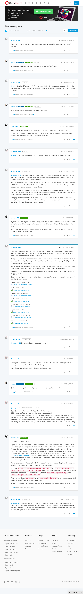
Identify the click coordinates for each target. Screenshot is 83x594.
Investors (70, 549)
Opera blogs (42, 543)
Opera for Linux (10, 549)
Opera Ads (28, 549)
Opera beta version (11, 552)
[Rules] (44, 3)
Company (71, 535)
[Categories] (25, 3)
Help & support (43, 540)
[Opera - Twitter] (8, 581)
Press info (70, 543)
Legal (54, 535)
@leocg (25, 82)
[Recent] (29, 3)
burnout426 (15, 126)
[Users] (37, 3)
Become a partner (73, 551)
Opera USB (9, 555)
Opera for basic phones (13, 570)
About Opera (71, 540)
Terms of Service (57, 551)
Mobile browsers (9, 558)
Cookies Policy (57, 546)
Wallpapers (28, 546)
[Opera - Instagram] (19, 581)
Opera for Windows (14, 31)
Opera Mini (9, 565)
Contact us (70, 554)
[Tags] (33, 3)
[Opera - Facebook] (4, 581)
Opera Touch (9, 568)
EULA (54, 549)
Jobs (68, 546)
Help (40, 535)
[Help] (48, 3)
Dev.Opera (42, 549)
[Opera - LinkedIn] (16, 581)
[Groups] (40, 3)
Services (28, 535)
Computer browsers (10, 540)
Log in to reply (73, 30)
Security (55, 540)
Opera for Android (11, 562)
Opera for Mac (10, 546)
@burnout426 (26, 171)
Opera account (30, 543)
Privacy (54, 543)
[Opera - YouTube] (12, 581)
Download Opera (45, 11)
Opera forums (43, 546)
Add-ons (28, 540)
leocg (13, 62)
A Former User (16, 40)
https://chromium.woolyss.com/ (21, 455)
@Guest (38, 62)
